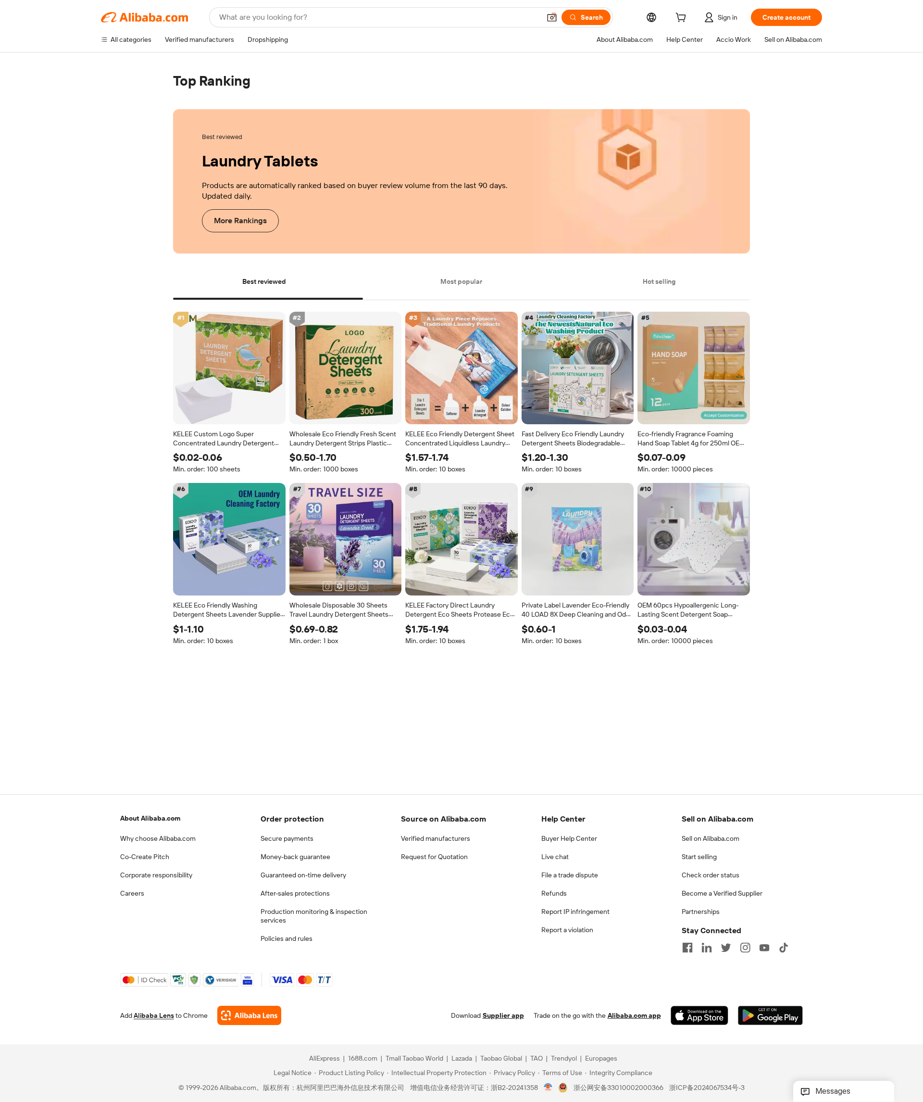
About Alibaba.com (150, 818)
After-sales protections (295, 893)
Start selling (699, 857)
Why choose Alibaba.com (158, 838)
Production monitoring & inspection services (314, 916)
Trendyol (564, 1058)
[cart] (682, 19)
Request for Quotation (434, 857)
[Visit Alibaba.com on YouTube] (764, 947)
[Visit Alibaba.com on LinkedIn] (706, 947)
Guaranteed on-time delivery (303, 875)
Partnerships (701, 911)
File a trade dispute (569, 875)
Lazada (461, 1058)
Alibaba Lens (154, 1015)
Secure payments (287, 838)
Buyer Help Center (569, 838)
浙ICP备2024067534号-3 (707, 1087)
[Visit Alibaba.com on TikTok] (783, 947)
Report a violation (567, 930)
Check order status (710, 875)
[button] (552, 17)
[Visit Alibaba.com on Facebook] (687, 947)
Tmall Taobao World (414, 1058)
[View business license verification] (548, 1087)
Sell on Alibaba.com (710, 838)
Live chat (555, 857)
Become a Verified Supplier (722, 893)
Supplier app (503, 1015)
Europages (601, 1058)
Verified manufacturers (435, 838)
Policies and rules (286, 938)
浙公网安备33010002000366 (618, 1087)
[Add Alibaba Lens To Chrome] (249, 1015)
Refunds (554, 893)
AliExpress (324, 1058)
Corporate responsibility (156, 875)
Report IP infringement (575, 911)
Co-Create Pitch (144, 857)
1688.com (362, 1058)
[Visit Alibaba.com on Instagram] (745, 947)
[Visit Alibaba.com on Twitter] (726, 947)
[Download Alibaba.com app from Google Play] (770, 1015)
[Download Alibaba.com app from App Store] (699, 1015)
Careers (132, 893)
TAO (536, 1058)
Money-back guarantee (295, 857)
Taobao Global (501, 1058)
